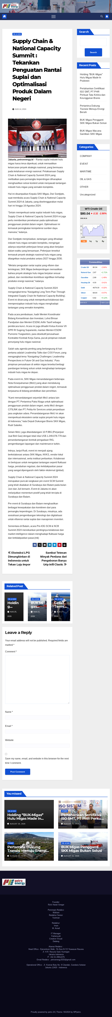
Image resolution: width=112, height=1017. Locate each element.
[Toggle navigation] (53, 16)
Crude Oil (85, 267)
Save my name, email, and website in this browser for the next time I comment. (37, 760)
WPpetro (77, 1012)
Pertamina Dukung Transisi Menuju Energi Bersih (92, 109)
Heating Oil (85, 283)
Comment (11, 651)
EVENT (84, 164)
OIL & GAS (17, 34)
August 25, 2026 (17, 824)
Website (9, 740)
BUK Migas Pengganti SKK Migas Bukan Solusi (81, 849)
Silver (83, 293)
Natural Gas (86, 272)
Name (9, 712)
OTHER (84, 187)
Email (9, 726)
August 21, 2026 (71, 824)
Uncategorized (88, 194)
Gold (83, 288)
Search (84, 31)
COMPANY (86, 156)
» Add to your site (105, 302)
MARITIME (86, 171)
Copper (84, 298)
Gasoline (84, 278)
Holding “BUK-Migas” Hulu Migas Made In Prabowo (91, 77)
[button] (101, 16)
